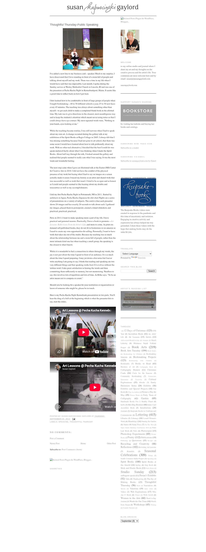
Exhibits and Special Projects (134, 388)
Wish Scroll (148, 495)
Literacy (134, 418)
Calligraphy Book (146, 367)
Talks (128, 479)
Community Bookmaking (131, 376)
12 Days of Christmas (135, 330)
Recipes (150, 440)
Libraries (124, 418)
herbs (123, 404)
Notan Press (136, 424)
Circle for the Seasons (142, 373)
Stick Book (150, 468)
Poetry (131, 437)
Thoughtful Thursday (81, 422)
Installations (145, 407)
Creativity (138, 379)
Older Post (111, 443)
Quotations (137, 440)
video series (148, 488)
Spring (138, 465)
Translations (148, 485)
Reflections (126, 446)
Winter (137, 495)
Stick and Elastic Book (131, 468)
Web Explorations (139, 491)
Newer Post (55, 443)
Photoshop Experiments (133, 433)
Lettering (142, 414)
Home (83, 443)
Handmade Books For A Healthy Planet (137, 401)
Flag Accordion (133, 392)
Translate (142, 257)
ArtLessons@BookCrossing (130, 340)
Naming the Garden (148, 421)
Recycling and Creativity (135, 443)
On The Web (149, 424)
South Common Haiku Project (132, 458)
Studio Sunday (132, 471)
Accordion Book (135, 333)
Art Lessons (134, 336)
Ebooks (142, 382)
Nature (126, 424)
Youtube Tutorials (129, 508)
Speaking (63, 422)
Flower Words (135, 395)
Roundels (130, 451)
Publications (146, 437)
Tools (138, 485)
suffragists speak (128, 475)
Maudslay (132, 421)
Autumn (145, 340)
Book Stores (152, 351)
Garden (145, 398)
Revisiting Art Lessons (147, 447)
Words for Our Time (138, 501)
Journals (124, 411)
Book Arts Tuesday (130, 350)
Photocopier (146, 430)
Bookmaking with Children (140, 360)
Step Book (149, 465)
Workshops (139, 504)
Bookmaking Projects (144, 356)
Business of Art (128, 367)
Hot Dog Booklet (135, 404)
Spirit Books (127, 461)
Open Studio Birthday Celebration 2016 (135, 428)
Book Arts (139, 347)
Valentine (134, 488)
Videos (123, 492)
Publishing (124, 440)
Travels (123, 488)
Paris (135, 431)
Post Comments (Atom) (72, 449)
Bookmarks (125, 363)
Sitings (150, 455)
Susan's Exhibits (148, 475)
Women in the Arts (130, 498)
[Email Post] (73, 419)
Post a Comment (57, 438)
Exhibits (147, 385)
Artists (148, 336)
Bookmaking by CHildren (133, 354)
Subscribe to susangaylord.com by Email (138, 160)
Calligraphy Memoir (130, 369)
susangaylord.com (129, 85)
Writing (153, 505)
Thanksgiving (138, 479)
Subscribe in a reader (130, 147)
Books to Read (143, 363)
